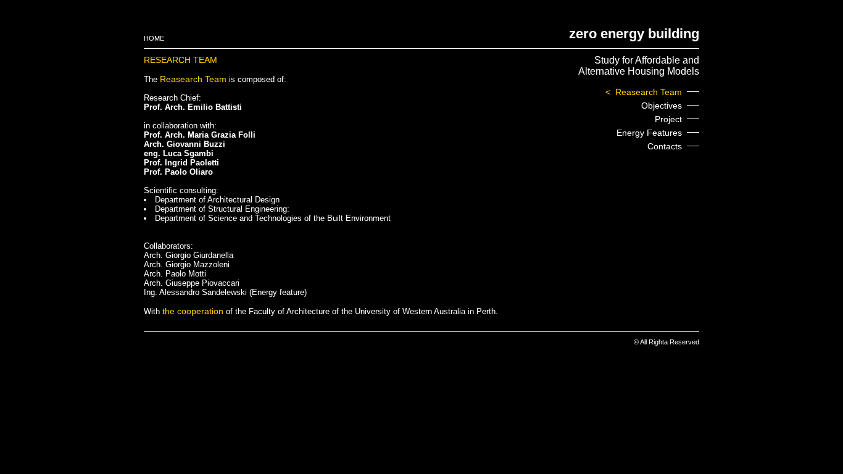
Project (668, 119)
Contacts (664, 146)
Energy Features (649, 133)
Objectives (661, 105)
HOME (154, 38)
